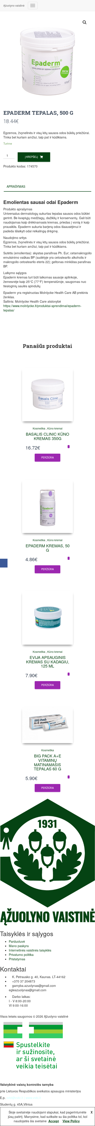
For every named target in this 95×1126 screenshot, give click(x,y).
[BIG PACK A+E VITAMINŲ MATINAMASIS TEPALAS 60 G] (47, 725)
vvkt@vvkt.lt (14, 1097)
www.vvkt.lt (33, 1097)
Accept (53, 1121)
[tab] (47, 187)
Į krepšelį (31, 156)
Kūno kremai (55, 428)
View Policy (71, 1121)
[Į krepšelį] (69, 446)
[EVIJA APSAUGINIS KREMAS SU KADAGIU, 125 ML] (47, 618)
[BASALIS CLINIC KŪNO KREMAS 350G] (47, 394)
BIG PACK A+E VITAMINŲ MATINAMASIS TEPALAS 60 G (47, 762)
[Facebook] (4, 563)
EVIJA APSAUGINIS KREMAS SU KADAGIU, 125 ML (47, 661)
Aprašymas (16, 186)
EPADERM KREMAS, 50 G (48, 548)
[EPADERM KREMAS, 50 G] (47, 506)
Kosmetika (39, 428)
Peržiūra (47, 457)
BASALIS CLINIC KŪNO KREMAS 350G (47, 436)
